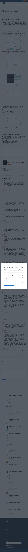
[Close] (25, 264)
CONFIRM (9, 285)
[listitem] (14, 273)
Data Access (14, 287)
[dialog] (14, 276)
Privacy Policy (17, 287)
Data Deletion (10, 287)
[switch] (22, 275)
